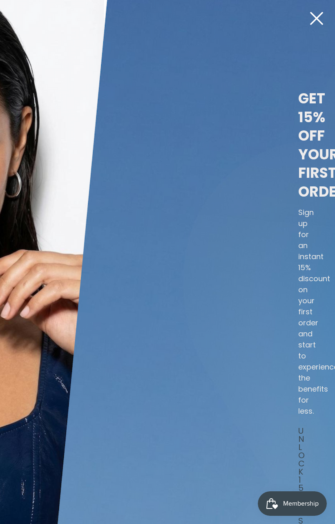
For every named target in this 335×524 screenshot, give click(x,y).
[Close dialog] (316, 18)
